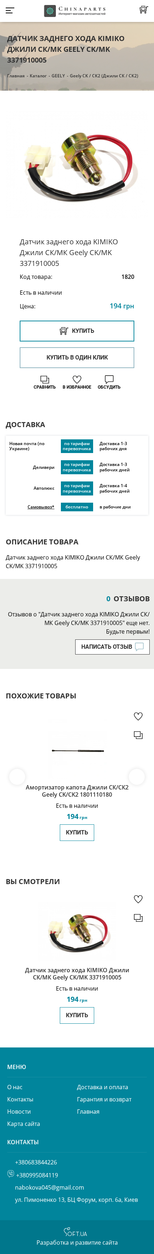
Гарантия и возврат (104, 1099)
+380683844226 (36, 1162)
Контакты (20, 1099)
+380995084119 (37, 1175)
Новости (19, 1111)
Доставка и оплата (102, 1087)
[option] (77, 164)
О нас (15, 1087)
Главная (16, 76)
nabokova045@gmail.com (49, 1187)
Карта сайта (23, 1124)
